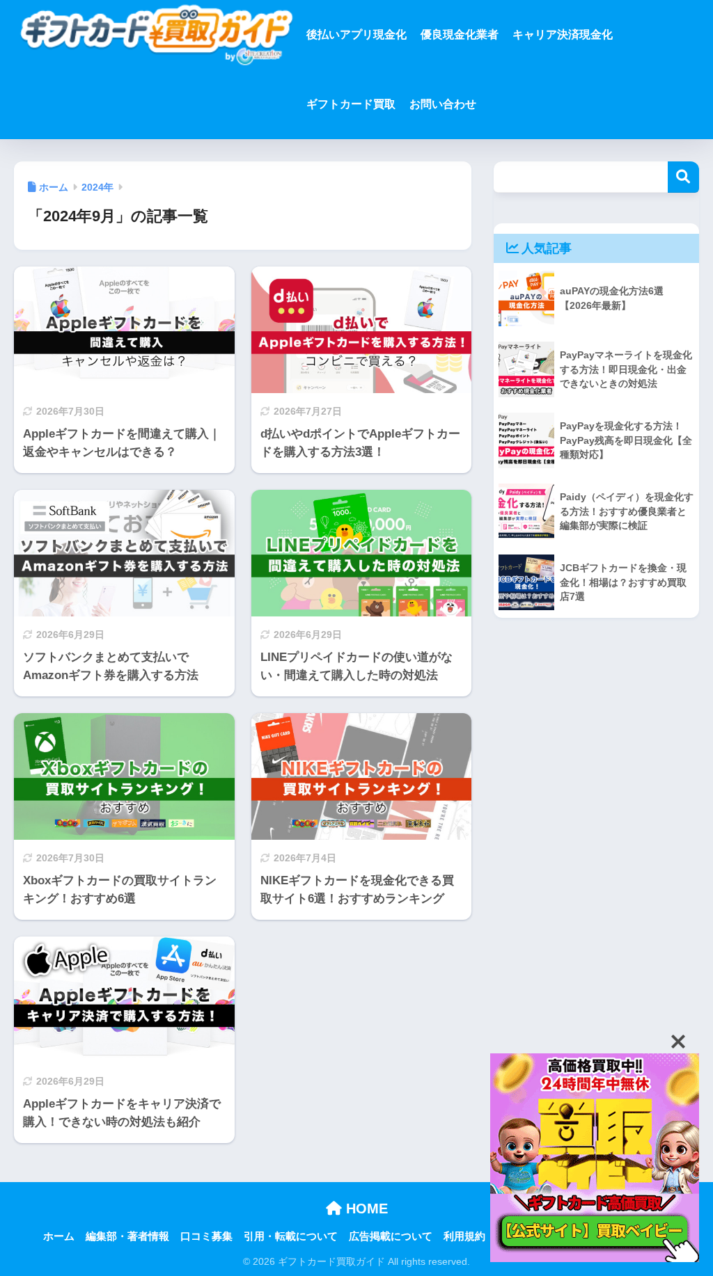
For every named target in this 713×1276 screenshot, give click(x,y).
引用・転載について (291, 1236)
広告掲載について (390, 1236)
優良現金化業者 (460, 34)
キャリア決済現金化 (562, 34)
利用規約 (464, 1236)
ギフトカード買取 (350, 104)
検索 (683, 177)
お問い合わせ (442, 104)
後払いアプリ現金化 (356, 34)
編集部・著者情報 (127, 1236)
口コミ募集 (206, 1236)
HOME (365, 1208)
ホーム (59, 1236)
